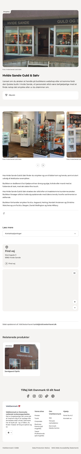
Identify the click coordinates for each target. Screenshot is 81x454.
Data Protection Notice (41, 448)
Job (50, 418)
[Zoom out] (74, 307)
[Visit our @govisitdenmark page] (47, 396)
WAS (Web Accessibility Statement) (64, 448)
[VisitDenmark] (13, 406)
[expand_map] (74, 273)
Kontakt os (67, 418)
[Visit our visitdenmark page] (40, 396)
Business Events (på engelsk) (39, 426)
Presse (37, 415)
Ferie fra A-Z (67, 415)
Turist (37, 418)
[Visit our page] (34, 396)
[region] (40, 290)
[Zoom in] (74, 301)
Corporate (38, 421)
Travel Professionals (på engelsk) (40, 434)
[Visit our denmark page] (28, 396)
